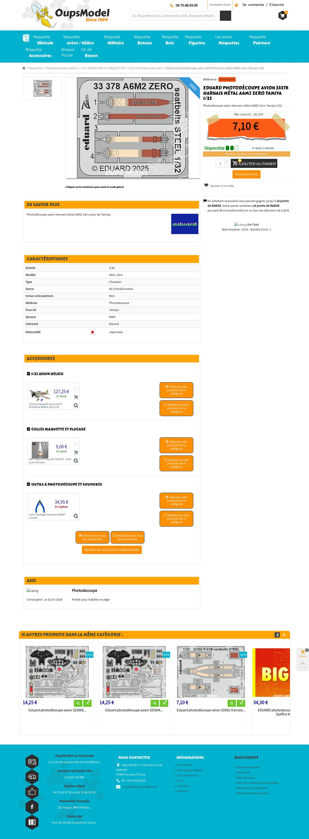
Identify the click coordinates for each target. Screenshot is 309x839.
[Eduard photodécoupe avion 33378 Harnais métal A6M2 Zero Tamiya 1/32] (43, 88)
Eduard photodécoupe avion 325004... (134, 710)
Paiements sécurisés (74, 801)
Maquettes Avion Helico (62, 68)
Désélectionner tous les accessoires (129, 537)
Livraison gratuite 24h (74, 770)
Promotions (183, 765)
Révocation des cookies (251, 793)
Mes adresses (244, 778)
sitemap (181, 791)
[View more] (78, 703)
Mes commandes (247, 767)
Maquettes (36, 68)
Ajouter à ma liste (222, 186)
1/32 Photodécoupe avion (145, 68)
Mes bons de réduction (251, 788)
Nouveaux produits (188, 770)
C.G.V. (179, 780)
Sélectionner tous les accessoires (94, 537)
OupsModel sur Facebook (74, 755)
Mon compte (246, 757)
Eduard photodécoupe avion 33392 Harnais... (211, 710)
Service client (74, 786)
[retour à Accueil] (23, 68)
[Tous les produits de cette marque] (185, 224)
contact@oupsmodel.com (139, 787)
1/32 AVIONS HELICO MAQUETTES (103, 68)
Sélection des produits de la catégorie (177, 390)
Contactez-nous (220, 4)
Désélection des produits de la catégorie (178, 408)
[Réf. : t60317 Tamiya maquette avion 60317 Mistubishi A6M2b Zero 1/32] (76, 406)
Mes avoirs (242, 772)
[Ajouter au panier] (76, 397)
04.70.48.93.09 (186, 5)
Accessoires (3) (246, 174)
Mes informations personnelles (256, 783)
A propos (181, 786)
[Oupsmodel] (65, 15)
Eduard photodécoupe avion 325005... (57, 710)
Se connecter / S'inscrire (263, 4)
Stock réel (74, 816)
